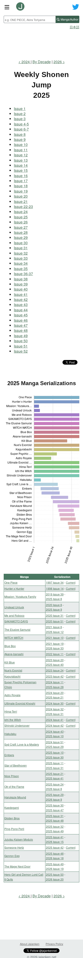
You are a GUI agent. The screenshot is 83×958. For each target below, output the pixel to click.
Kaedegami (11, 807)
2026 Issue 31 (55, 714)
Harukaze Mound (15, 797)
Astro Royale (12, 695)
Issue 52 (21, 351)
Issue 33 (21, 258)
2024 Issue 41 (55, 720)
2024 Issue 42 (55, 725)
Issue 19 (21, 191)
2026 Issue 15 (55, 842)
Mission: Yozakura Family (20, 596)
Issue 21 (21, 201)
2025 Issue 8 (54, 599)
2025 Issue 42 (55, 847)
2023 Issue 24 (55, 670)
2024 (26, 61)
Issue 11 (21, 149)
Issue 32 (21, 253)
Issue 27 (21, 227)
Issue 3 (20, 118)
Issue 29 (21, 237)
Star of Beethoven (15, 765)
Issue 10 (21, 144)
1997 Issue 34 (55, 582)
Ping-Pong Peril (14, 829)
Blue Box (10, 646)
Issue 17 (21, 180)
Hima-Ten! (10, 711)
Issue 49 (21, 335)
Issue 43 (21, 304)
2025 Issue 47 (55, 810)
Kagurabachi (12, 676)
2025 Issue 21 (55, 697)
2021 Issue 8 (54, 627)
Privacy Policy (54, 944)
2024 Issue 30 (55, 703)
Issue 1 (20, 108)
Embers (9, 755)
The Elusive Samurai (17, 629)
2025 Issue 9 (54, 609)
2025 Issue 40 (55, 664)
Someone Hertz (14, 847)
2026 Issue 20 (55, 879)
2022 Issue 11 (55, 654)
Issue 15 (21, 170)
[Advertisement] (41, 42)
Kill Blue (9, 662)
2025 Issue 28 (55, 687)
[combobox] (30, 19)
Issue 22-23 (23, 206)
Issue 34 (21, 263)
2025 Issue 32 (55, 826)
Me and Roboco (14, 615)
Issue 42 (21, 299)
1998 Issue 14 (55, 588)
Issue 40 (21, 289)
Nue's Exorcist (13, 670)
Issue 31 (21, 247)
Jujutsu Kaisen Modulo (18, 839)
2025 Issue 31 (55, 768)
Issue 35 (21, 268)
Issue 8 (20, 134)
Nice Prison (11, 776)
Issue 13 (21, 160)
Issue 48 (21, 330)
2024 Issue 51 (55, 742)
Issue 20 (21, 196)
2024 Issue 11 (55, 682)
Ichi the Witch (12, 720)
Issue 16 (21, 175)
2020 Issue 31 (55, 615)
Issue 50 (21, 340)
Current (70, 582)
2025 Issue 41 (55, 778)
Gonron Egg (12, 856)
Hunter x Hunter (14, 588)
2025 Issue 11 (55, 763)
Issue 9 (20, 139)
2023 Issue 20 (55, 660)
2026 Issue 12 (55, 632)
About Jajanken (29, 944)
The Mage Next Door (17, 866)
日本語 (74, 27)
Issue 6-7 (21, 129)
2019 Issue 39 (55, 594)
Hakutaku (10, 734)
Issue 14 (21, 165)
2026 (58, 61)
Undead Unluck (14, 607)
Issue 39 (21, 284)
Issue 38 (21, 279)
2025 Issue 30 (55, 757)
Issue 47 (21, 325)
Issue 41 (21, 294)
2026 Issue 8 (54, 789)
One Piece (11, 582)
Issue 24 (21, 211)
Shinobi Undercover (17, 725)
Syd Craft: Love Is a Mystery (21, 744)
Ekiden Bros (12, 818)
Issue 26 (21, 222)
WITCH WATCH (13, 638)
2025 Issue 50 (55, 874)
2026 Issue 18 (55, 858)
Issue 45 (21, 315)
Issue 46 (21, 320)
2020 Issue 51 (55, 621)
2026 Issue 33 (55, 648)
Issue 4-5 (21, 124)
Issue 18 (21, 185)
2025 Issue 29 (55, 747)
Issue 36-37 (23, 273)
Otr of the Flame (14, 786)
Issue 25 (21, 217)
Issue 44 (21, 309)
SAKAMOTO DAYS (16, 621)
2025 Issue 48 (55, 820)
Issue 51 (21, 346)
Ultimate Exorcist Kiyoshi (19, 703)
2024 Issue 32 (55, 709)
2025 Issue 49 (55, 831)
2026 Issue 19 (55, 869)
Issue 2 (20, 113)
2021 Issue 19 (55, 644)
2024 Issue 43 (55, 731)
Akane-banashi (14, 654)
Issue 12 (21, 155)
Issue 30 (21, 242)
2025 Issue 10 (55, 736)
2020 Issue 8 (54, 605)
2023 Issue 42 (55, 676)
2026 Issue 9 (54, 799)
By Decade (42, 61)
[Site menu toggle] (7, 7)
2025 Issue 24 (55, 784)
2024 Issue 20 (55, 693)
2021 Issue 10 (55, 638)
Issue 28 (21, 232)
